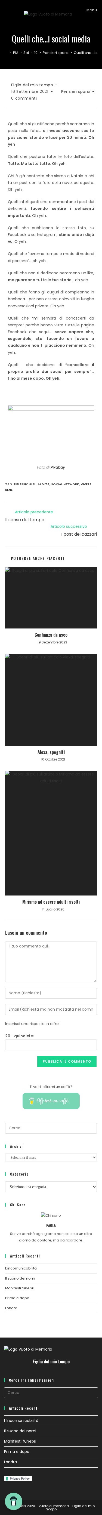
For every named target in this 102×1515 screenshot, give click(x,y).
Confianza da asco (51, 635)
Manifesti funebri (19, 1288)
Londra (11, 1308)
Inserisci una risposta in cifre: (32, 1023)
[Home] (6, 52)
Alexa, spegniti (51, 752)
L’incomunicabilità (21, 1268)
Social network (65, 484)
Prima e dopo (17, 1298)
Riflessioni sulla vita (32, 484)
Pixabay (58, 467)
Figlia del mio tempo (32, 85)
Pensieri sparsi (75, 91)
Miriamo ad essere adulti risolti (51, 902)
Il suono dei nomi (20, 1278)
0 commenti (24, 98)
